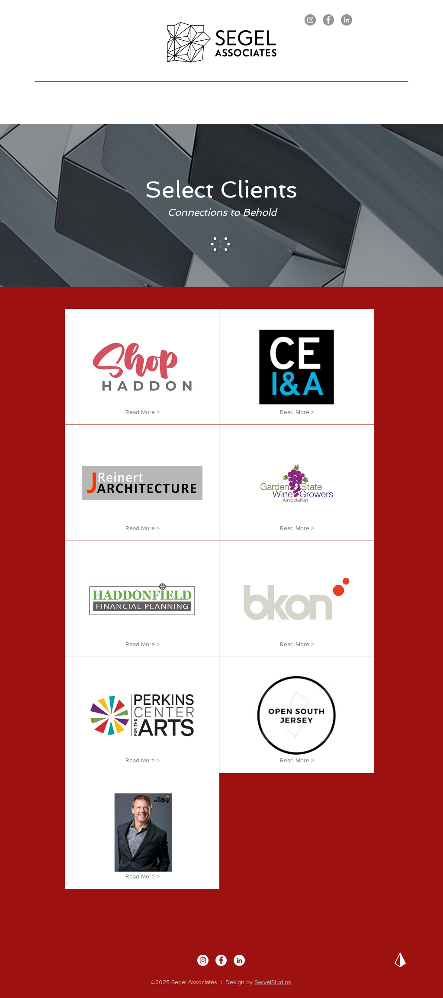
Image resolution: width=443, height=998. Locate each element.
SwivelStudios (272, 982)
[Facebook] (328, 20)
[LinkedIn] (346, 20)
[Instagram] (310, 20)
